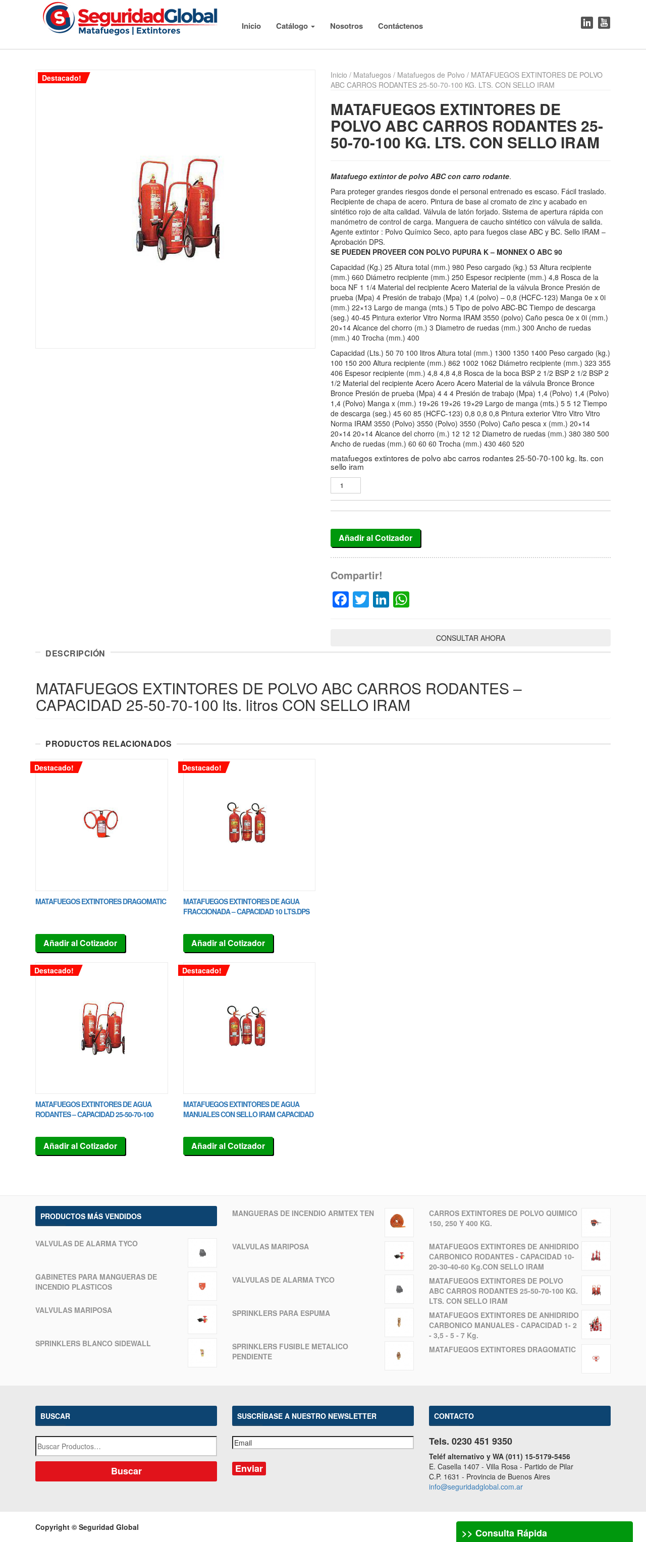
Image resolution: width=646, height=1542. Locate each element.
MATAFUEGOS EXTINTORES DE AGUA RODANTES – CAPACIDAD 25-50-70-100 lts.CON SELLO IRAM (94, 1114)
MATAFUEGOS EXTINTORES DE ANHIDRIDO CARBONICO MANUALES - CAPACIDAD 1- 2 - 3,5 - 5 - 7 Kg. (504, 1325)
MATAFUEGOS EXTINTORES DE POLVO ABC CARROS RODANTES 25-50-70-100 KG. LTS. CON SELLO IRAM (503, 1291)
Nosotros (346, 25)
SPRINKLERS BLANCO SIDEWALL (93, 1343)
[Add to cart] (102, 825)
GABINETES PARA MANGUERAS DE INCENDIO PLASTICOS (96, 1282)
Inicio (251, 25)
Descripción (75, 653)
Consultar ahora (470, 638)
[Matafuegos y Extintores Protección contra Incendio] (130, 17)
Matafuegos (372, 75)
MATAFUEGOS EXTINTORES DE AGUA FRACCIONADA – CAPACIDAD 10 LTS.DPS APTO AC (246, 911)
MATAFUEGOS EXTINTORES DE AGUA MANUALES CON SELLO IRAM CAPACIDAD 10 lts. (248, 1114)
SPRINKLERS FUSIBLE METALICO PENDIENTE (290, 1351)
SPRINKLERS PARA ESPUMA (281, 1313)
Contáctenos (400, 25)
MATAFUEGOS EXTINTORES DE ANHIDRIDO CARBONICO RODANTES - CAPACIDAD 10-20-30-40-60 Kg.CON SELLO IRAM (504, 1256)
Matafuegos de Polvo (431, 75)
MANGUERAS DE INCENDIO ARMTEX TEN (303, 1213)
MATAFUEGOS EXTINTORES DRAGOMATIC (100, 901)
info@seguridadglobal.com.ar (476, 1486)
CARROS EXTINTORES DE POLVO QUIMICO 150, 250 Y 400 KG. (503, 1218)
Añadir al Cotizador (375, 537)
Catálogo (293, 25)
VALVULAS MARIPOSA (73, 1310)
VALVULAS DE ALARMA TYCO (86, 1243)
